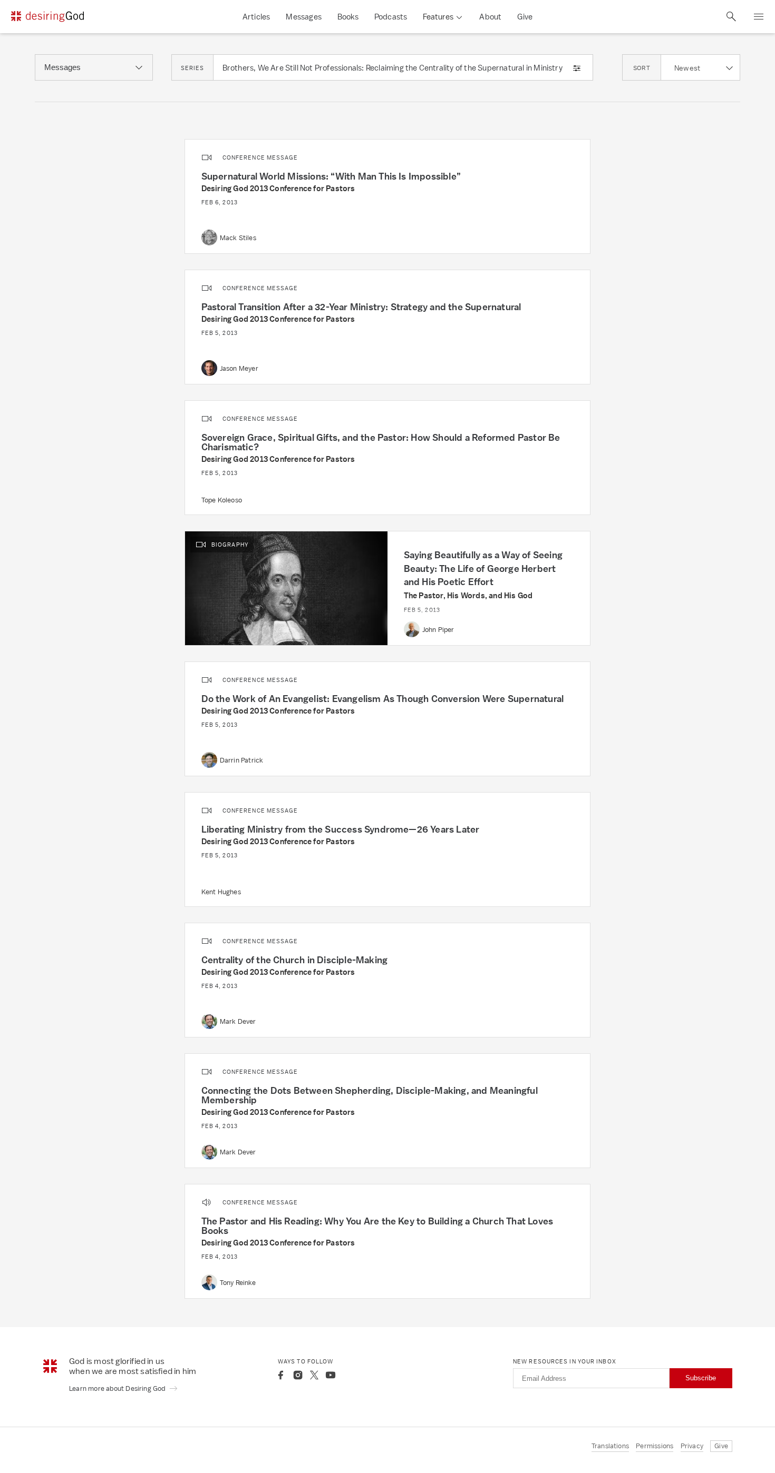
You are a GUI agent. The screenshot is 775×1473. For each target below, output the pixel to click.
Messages (304, 17)
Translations (610, 1445)
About (490, 17)
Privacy (692, 1445)
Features (438, 17)
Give (524, 17)
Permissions (654, 1445)
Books (348, 17)
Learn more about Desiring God (118, 1388)
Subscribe (700, 1378)
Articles (256, 17)
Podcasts (391, 17)
